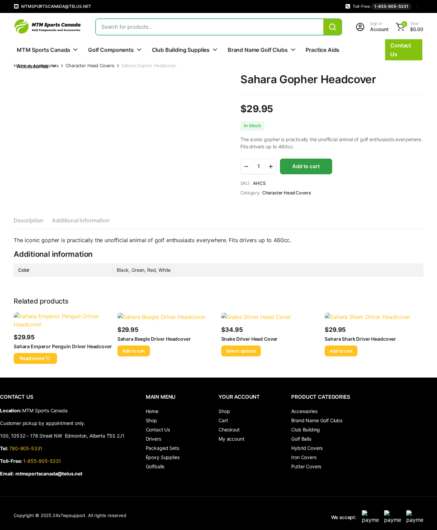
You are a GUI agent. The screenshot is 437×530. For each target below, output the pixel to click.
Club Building (305, 429)
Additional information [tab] (80, 220)
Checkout (229, 429)
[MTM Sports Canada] (48, 26)
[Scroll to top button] (421, 514)
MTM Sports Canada (43, 49)
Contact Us (158, 429)
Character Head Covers (90, 65)
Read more (32, 358)
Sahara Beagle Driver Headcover (154, 339)
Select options (241, 351)
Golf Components (111, 49)
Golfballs (155, 466)
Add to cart (306, 166)
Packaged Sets (162, 448)
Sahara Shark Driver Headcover (360, 339)
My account (231, 439)
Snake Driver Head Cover (249, 339)
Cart (223, 420)
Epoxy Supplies (163, 457)
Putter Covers (306, 466)
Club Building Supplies (181, 49)
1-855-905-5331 (391, 6)
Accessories (32, 66)
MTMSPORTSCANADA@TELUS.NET (56, 6)
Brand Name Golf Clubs (258, 49)
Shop (151, 420)
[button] (408, 26)
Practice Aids (322, 49)
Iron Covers (303, 457)
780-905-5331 (27, 448)
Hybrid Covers (307, 448)
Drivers (153, 439)
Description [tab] (28, 220)
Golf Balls (301, 439)
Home (152, 411)
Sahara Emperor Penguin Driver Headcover (63, 346)
